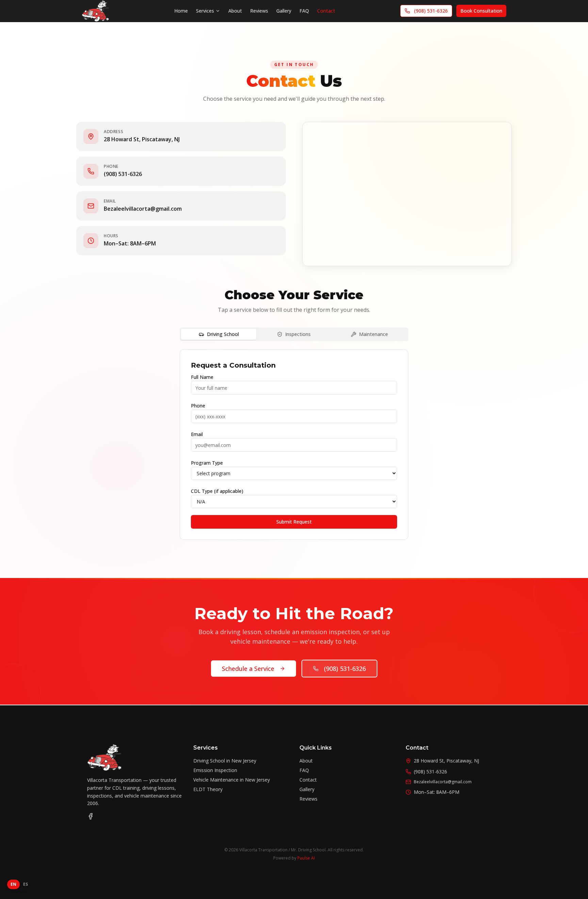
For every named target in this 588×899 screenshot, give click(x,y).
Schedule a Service (248, 668)
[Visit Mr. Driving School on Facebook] (90, 816)
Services (205, 10)
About (235, 10)
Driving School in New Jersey (224, 760)
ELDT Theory (208, 789)
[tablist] (294, 334)
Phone (198, 405)
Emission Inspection (215, 770)
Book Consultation (481, 10)
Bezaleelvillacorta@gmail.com (143, 208)
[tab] (218, 334)
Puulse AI (306, 858)
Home (181, 10)
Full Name (202, 377)
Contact (326, 10)
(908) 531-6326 (431, 10)
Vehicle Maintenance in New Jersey (231, 779)
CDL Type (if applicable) (217, 491)
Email (197, 434)
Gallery (283, 10)
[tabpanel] (294, 444)
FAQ (304, 10)
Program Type (207, 463)
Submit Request (294, 521)
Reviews (259, 10)
